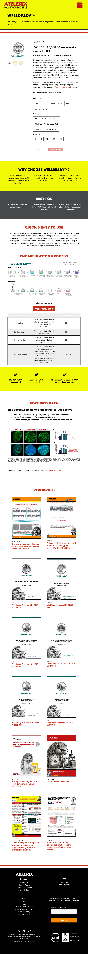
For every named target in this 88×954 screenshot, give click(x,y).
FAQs (24, 902)
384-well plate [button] (41, 109)
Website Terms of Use (24, 907)
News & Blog (24, 890)
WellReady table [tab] (44, 308)
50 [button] (61, 139)
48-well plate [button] (56, 103)
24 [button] (54, 139)
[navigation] (39, 41)
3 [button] (35, 139)
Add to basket (55, 149)
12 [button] (47, 139)
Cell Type (36, 114)
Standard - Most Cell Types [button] (46, 118)
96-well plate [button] (71, 103)
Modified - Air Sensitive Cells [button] (46, 124)
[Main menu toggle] (80, 5)
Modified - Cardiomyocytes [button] (46, 129)
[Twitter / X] (18, 930)
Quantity (36, 134)
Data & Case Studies (24, 887)
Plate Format (38, 99)
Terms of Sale (64, 885)
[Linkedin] (24, 930)
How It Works (24, 885)
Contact (24, 904)
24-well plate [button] (40, 103)
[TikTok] (29, 930)
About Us (24, 882)
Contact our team (62, 87)
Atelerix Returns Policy (24, 909)
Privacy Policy (24, 912)
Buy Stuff (64, 882)
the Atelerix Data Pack (53, 470)
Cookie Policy (24, 914)
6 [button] (41, 139)
